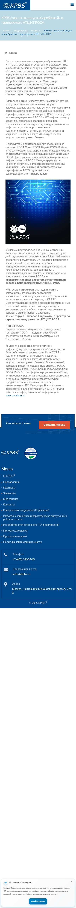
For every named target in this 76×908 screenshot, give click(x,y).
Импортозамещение (15, 530)
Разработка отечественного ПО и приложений (31, 524)
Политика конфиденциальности (22, 542)
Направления (11, 482)
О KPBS (9, 476)
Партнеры (9, 487)
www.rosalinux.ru (15, 395)
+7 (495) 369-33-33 (24, 559)
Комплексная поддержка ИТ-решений (26, 510)
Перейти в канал (38, 901)
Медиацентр (20, 30)
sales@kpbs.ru (21, 574)
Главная (5, 30)
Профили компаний (15, 536)
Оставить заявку (54, 424)
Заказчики (9, 493)
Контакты (9, 504)
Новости (35, 30)
